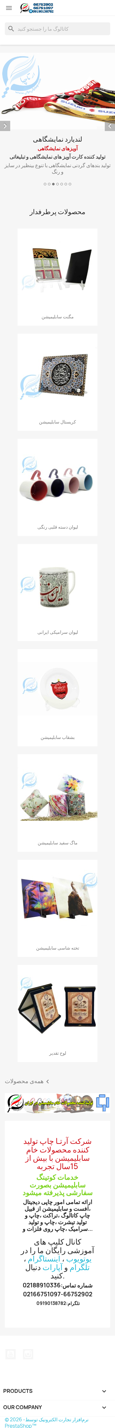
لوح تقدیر (57, 1053)
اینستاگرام (44, 1258)
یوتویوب (79, 1258)
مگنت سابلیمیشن (58, 317)
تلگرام (80, 1267)
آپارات (52, 1267)
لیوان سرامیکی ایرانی (57, 632)
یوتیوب (10, 1354)
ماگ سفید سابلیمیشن (58, 843)
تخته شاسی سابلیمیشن (57, 948)
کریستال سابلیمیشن (57, 422)
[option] (57, 120)
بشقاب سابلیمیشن (58, 737)
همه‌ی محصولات (28, 1081)
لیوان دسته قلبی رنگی (57, 527)
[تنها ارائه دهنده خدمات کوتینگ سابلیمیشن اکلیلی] (57, 1103)
